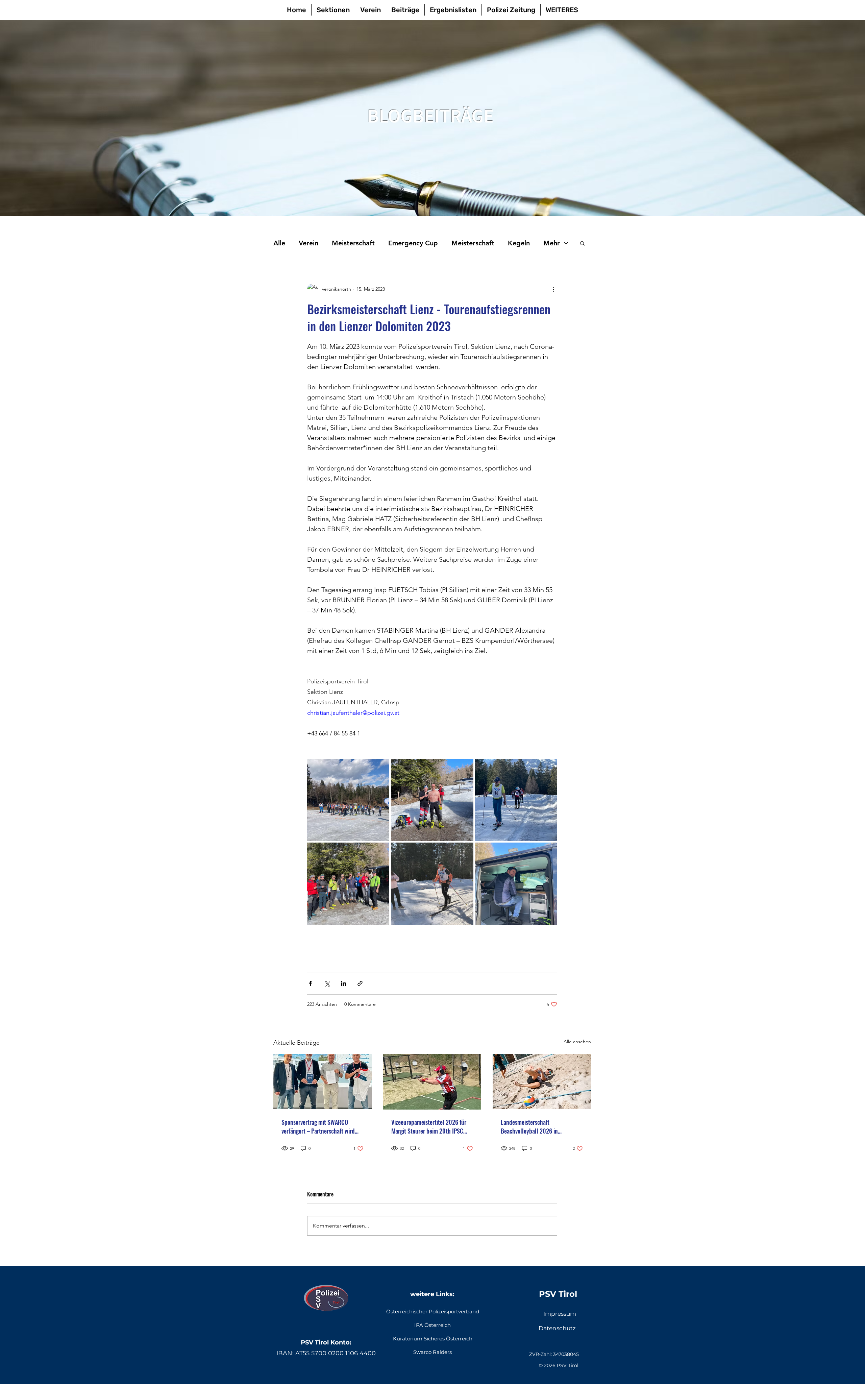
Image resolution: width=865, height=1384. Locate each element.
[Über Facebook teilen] (310, 983)
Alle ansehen (577, 1042)
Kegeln (519, 243)
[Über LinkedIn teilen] (343, 983)
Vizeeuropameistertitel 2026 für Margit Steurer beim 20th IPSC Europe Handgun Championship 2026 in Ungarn (428, 1126)
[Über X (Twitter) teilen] (327, 983)
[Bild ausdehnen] (348, 800)
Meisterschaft (353, 243)
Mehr (551, 243)
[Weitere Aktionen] (553, 289)
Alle (279, 243)
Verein (308, 243)
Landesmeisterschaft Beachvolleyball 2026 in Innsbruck (529, 1126)
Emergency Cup (413, 243)
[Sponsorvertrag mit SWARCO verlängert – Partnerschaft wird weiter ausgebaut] (322, 1081)
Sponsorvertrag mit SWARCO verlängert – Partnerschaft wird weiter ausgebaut (318, 1126)
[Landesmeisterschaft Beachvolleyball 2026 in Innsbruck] (542, 1081)
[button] (582, 243)
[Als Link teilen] (360, 983)
